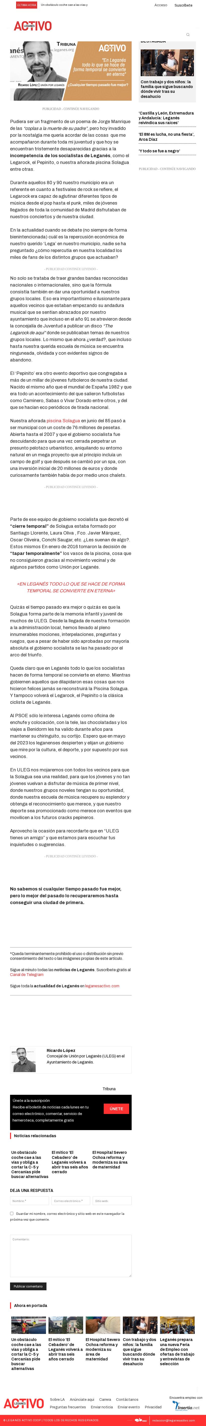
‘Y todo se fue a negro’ (159, 151)
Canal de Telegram (26, 974)
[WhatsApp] (65, 1034)
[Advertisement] (71, 502)
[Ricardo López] (29, 1060)
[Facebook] (42, 1034)
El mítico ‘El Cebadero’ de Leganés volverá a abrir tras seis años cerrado (70, 1162)
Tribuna (109, 1089)
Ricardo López (61, 1050)
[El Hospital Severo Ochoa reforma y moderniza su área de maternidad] (103, 1325)
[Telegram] (88, 1034)
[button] (188, 34)
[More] (99, 1034)
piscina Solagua (63, 420)
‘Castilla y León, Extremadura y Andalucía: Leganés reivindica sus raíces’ (166, 118)
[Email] (76, 1034)
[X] (53, 1034)
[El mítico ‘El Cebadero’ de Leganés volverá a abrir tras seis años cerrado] (65, 1325)
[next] (103, 5)
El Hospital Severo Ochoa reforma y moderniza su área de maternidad (103, 1349)
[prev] (95, 5)
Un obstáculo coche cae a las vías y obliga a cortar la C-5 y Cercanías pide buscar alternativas (26, 1354)
